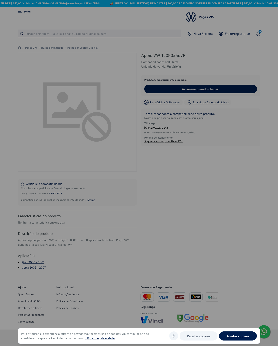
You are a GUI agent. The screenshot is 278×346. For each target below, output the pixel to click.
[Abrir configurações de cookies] (173, 335)
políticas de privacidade (99, 338)
